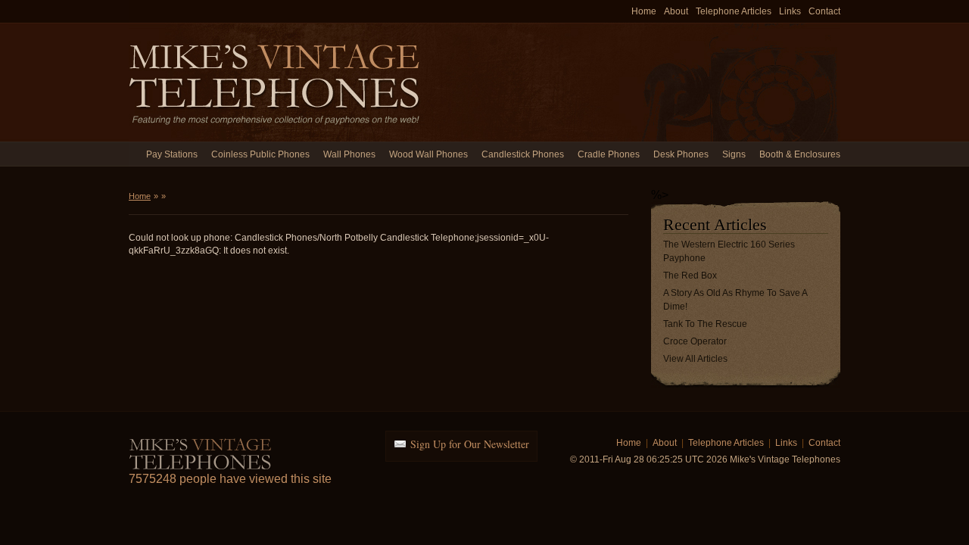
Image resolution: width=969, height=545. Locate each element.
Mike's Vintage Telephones (276, 82)
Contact (824, 11)
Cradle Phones (609, 154)
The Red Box (690, 275)
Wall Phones (349, 154)
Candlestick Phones (522, 154)
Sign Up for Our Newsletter (469, 444)
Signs (734, 154)
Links (790, 11)
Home (643, 11)
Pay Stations (172, 154)
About (676, 11)
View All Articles (695, 358)
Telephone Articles (733, 11)
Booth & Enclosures (799, 154)
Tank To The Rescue (705, 324)
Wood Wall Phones (428, 154)
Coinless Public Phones (260, 154)
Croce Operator (695, 341)
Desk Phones (681, 154)
